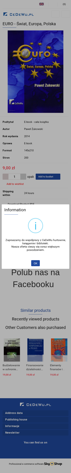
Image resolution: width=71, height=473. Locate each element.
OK (35, 263)
